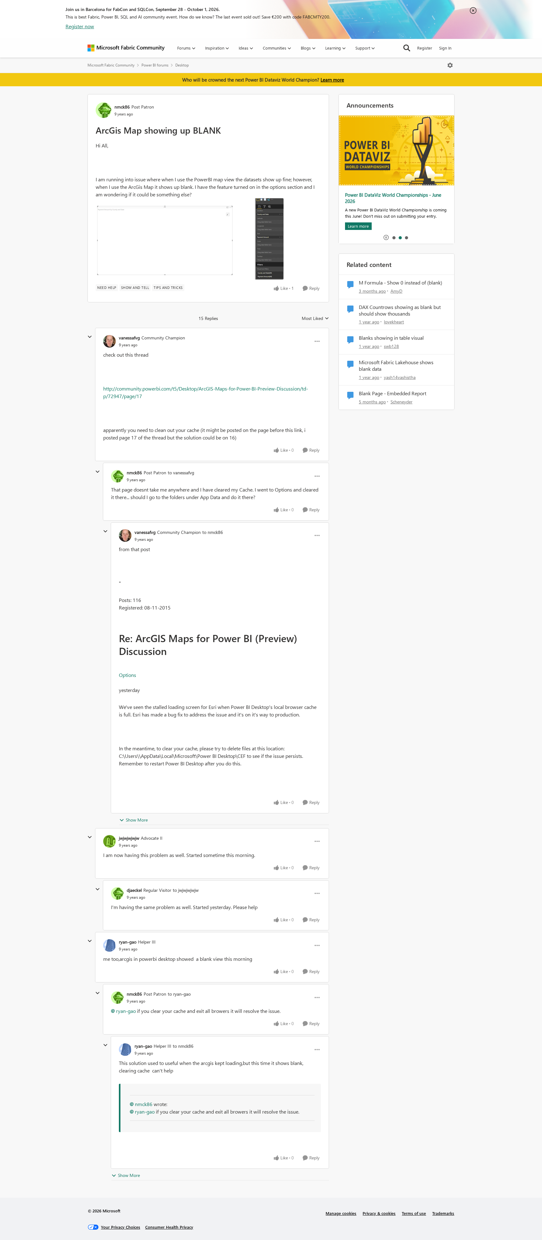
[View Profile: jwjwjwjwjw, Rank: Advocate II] (109, 841)
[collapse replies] (89, 337)
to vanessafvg (181, 473)
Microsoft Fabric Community (111, 65)
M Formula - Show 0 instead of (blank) (400, 282)
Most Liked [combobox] (315, 318)
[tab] (394, 237)
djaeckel (134, 890)
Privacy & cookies (379, 1213)
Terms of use (414, 1213)
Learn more (332, 80)
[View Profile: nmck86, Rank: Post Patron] (103, 110)
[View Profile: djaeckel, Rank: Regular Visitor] (117, 893)
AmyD (396, 291)
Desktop (182, 65)
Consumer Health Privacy (169, 1227)
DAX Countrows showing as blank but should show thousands (400, 310)
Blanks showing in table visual (391, 338)
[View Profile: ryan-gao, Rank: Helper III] (109, 945)
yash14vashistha (400, 377)
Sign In (445, 48)
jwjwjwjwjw (129, 838)
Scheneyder (401, 402)
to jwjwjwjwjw (186, 890)
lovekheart (394, 322)
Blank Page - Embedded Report (392, 393)
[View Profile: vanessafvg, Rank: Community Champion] (109, 341)
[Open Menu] (450, 65)
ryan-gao (127, 942)
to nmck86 (212, 532)
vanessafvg (129, 338)
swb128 (391, 346)
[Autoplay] (386, 237)
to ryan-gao (179, 994)
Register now (80, 26)
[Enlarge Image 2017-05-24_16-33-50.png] (190, 238)
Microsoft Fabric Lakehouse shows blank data (396, 365)
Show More (137, 820)
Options (127, 675)
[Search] (407, 48)
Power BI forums (154, 65)
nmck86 (122, 107)
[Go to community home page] (126, 48)
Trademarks (443, 1213)
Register (424, 48)
